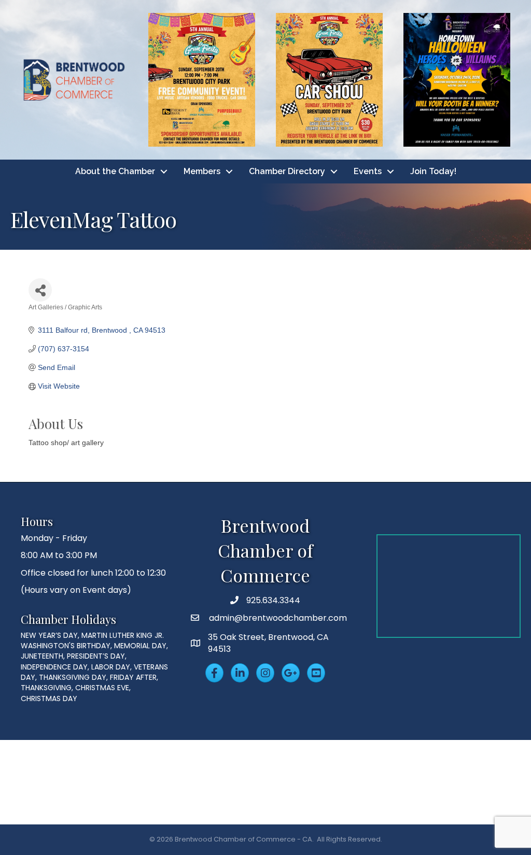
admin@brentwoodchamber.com (277, 618)
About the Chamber (115, 171)
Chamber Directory (287, 171)
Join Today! (433, 171)
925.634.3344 (273, 600)
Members (202, 171)
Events (368, 171)
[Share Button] (40, 290)
